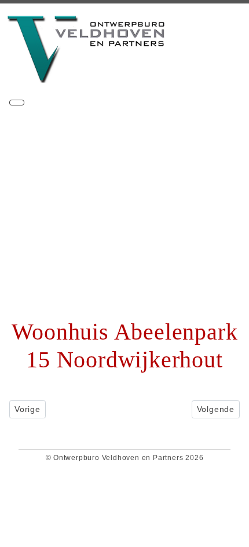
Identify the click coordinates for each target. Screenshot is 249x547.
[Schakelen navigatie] (16, 102)
